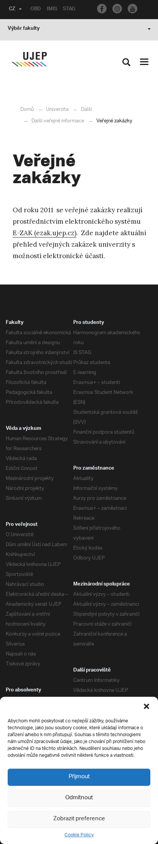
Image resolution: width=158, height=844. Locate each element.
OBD (35, 10)
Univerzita (57, 109)
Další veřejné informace (57, 121)
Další (86, 109)
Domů (27, 109)
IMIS (52, 10)
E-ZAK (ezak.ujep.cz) (44, 233)
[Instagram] (117, 8)
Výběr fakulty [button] (24, 29)
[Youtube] (132, 8)
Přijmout (79, 777)
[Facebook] (102, 8)
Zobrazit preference (79, 819)
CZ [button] (12, 10)
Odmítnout (79, 798)
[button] (146, 706)
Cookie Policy (79, 835)
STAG (69, 10)
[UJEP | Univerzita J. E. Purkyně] (29, 59)
